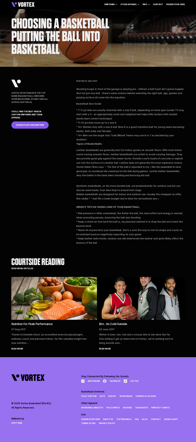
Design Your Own (175, 4)
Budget (112, 396)
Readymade (126, 396)
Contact (158, 4)
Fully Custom (88, 396)
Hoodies (127, 407)
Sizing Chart (171, 419)
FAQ (137, 419)
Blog (144, 419)
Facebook (115, 381)
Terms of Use (88, 423)
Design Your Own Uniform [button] (30, 125)
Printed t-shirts (160, 407)
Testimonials (123, 419)
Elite (102, 396)
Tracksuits (141, 407)
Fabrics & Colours (146, 396)
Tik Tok (134, 381)
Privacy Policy (107, 423)
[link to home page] (31, 384)
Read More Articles (22, 268)
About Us (108, 419)
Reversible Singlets (92, 407)
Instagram (94, 381)
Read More (17, 349)
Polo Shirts (113, 407)
